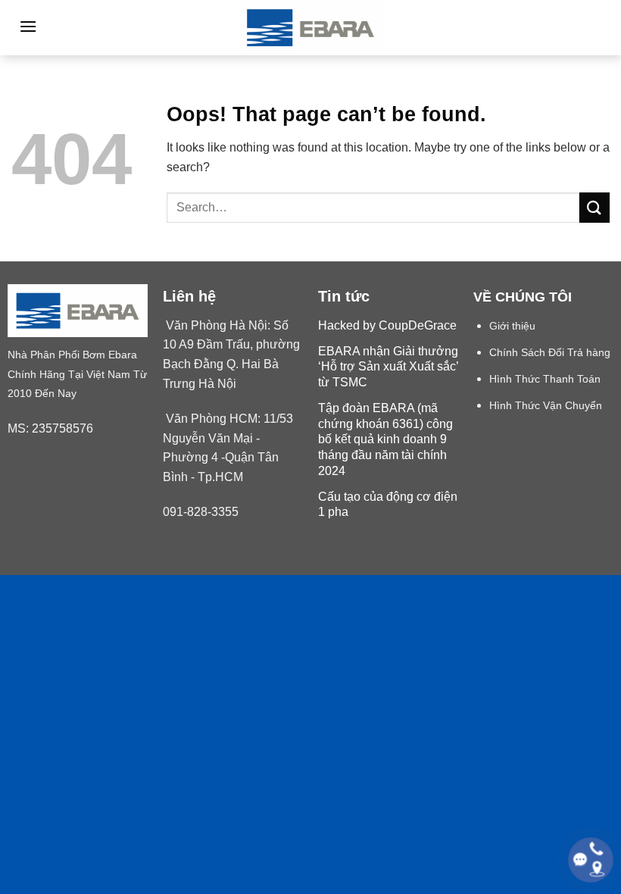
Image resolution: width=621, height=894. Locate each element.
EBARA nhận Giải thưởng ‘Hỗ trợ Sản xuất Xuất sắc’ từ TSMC (388, 367)
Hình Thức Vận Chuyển (545, 405)
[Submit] (594, 207)
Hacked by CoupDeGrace (387, 325)
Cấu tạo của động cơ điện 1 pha (387, 504)
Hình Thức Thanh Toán (545, 379)
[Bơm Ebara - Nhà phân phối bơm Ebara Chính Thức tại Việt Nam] (310, 27)
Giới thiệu (512, 326)
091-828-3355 (201, 511)
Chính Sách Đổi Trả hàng (549, 352)
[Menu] (28, 26)
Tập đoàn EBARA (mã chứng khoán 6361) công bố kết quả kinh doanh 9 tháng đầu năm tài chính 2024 (385, 439)
